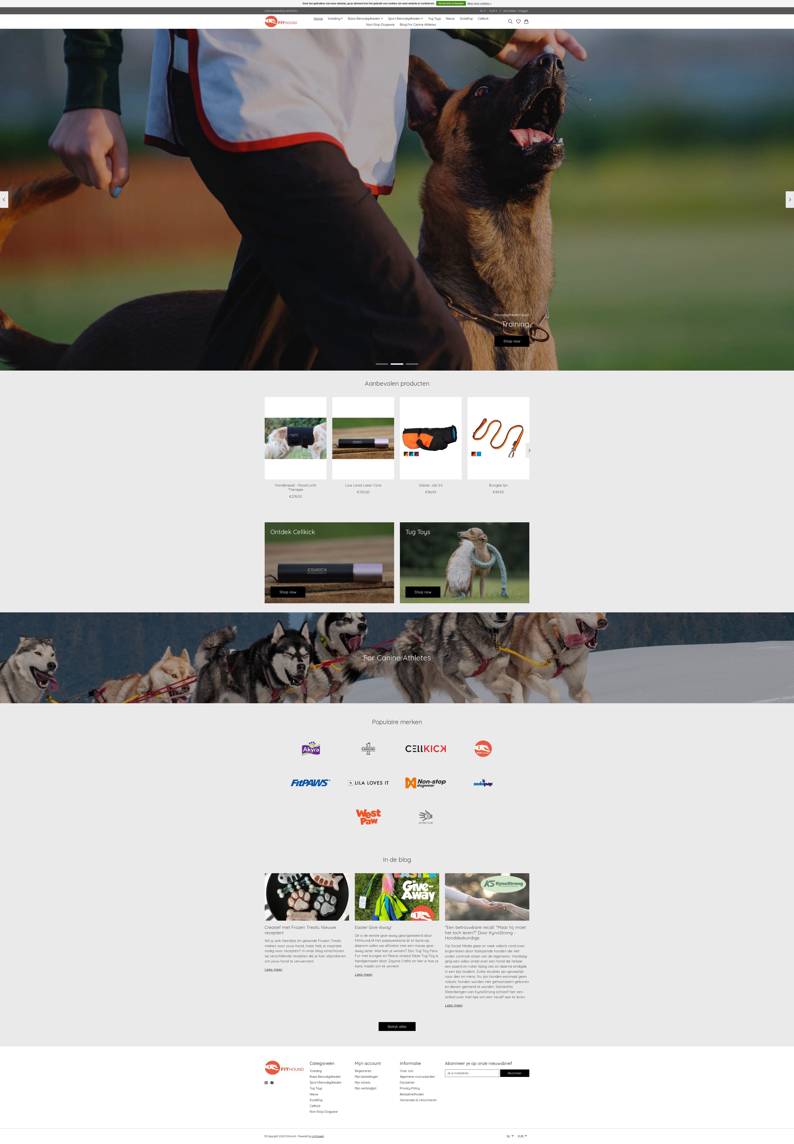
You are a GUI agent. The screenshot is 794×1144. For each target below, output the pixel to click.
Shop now (511, 341)
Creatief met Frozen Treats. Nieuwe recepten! (300, 930)
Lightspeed (318, 1136)
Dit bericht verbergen (451, 3)
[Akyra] (311, 749)
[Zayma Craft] (426, 817)
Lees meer (273, 969)
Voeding (316, 1071)
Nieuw (450, 18)
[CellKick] (426, 749)
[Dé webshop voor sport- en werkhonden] (281, 21)
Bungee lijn (498, 485)
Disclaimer (407, 1082)
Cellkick (483, 18)
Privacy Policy (410, 1088)
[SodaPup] (483, 783)
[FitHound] (483, 749)
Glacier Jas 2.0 (431, 485)
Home (318, 18)
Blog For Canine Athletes (418, 24)
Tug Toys (434, 18)
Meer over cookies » (479, 3)
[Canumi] (368, 749)
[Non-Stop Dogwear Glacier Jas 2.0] (431, 438)
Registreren (363, 1071)
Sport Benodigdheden (325, 1082)
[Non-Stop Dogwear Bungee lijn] (498, 438)
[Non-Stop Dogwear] (426, 783)
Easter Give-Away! (373, 927)
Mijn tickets (362, 1082)
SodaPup (466, 18)
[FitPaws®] (311, 783)
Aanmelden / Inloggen (515, 10)
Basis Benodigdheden (325, 1077)
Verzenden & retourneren (418, 1100)
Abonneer (515, 1073)
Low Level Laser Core (363, 485)
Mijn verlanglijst (365, 1088)
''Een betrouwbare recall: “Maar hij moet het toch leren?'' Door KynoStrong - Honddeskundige (485, 932)
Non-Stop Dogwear (380, 24)
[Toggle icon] (510, 21)
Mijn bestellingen (366, 1077)
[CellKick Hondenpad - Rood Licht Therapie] (295, 438)
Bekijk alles (397, 1026)
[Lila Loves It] (368, 783)
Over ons (406, 1071)
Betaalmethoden (412, 1094)
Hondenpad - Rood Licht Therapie (295, 487)
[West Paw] (368, 817)
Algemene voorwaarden (417, 1077)
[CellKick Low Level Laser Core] (363, 438)
